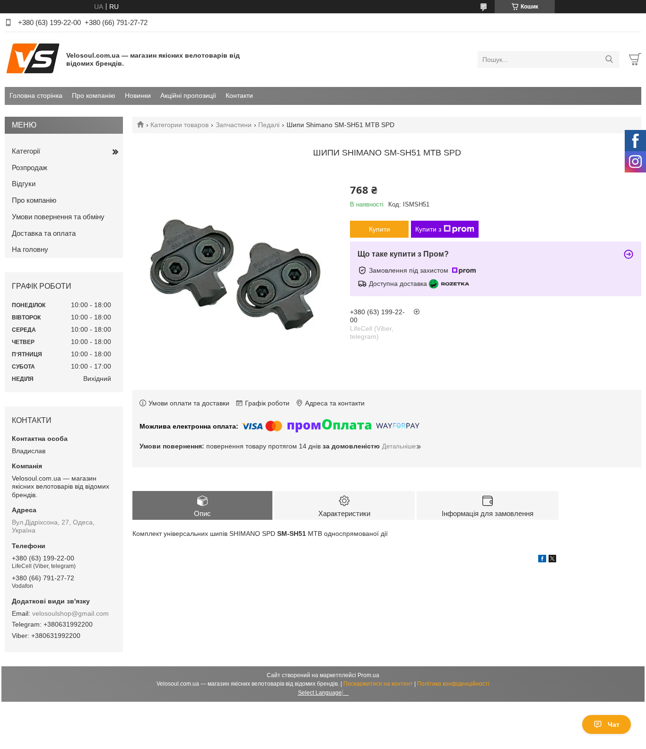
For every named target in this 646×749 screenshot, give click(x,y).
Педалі (268, 125)
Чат (614, 724)
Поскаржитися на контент (378, 683)
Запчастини (234, 125)
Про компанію (93, 95)
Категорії (26, 151)
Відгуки (23, 184)
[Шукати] (609, 59)
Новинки (138, 95)
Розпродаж (29, 168)
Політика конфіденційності (453, 683)
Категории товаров (179, 125)
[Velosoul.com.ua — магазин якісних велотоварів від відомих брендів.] (33, 59)
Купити (379, 229)
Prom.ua (368, 675)
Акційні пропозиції (188, 95)
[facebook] (542, 560)
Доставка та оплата (44, 233)
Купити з (428, 229)
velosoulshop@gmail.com (70, 613)
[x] (552, 560)
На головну (30, 249)
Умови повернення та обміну (58, 217)
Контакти (239, 95)
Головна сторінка (35, 95)
